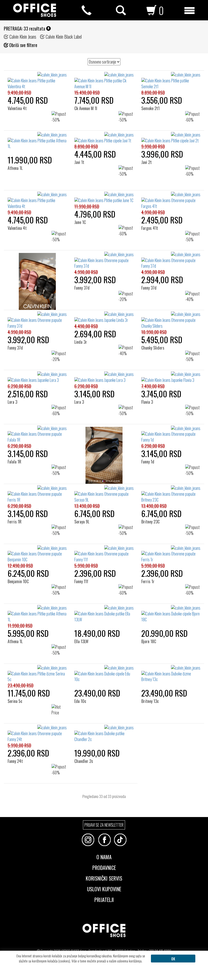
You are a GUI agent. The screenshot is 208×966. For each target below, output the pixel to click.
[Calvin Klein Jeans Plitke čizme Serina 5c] (37, 674)
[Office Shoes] (34, 10)
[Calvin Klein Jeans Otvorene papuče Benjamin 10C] (37, 554)
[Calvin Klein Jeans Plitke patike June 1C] (103, 197)
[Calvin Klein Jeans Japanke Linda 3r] (103, 317)
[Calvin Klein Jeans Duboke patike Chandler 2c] (103, 733)
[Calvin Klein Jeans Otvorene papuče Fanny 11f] (103, 554)
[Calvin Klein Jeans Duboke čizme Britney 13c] (170, 674)
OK (173, 958)
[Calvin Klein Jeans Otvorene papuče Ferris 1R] (37, 494)
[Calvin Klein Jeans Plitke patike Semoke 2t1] (170, 80)
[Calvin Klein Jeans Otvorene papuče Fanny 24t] (37, 733)
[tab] (104, 865)
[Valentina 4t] (19, 80)
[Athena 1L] (17, 140)
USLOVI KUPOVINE (104, 888)
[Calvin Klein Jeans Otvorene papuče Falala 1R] (37, 434)
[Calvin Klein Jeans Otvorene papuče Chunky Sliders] (170, 320)
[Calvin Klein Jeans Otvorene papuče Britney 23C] (170, 494)
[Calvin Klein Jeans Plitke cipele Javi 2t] (170, 138)
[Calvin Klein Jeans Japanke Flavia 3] (170, 377)
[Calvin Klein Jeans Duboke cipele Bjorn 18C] (170, 614)
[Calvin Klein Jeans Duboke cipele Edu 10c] (103, 674)
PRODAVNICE (104, 867)
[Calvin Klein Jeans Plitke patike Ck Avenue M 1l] (103, 80)
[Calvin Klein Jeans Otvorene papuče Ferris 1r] (170, 554)
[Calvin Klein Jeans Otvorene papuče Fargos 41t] (170, 200)
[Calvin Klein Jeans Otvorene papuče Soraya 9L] (103, 494)
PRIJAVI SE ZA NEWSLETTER (104, 825)
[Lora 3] (14, 380)
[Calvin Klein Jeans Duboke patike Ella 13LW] (103, 614)
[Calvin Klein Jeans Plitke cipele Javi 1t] (103, 138)
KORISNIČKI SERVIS (104, 877)
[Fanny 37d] (84, 260)
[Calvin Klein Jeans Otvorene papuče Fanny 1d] (170, 434)
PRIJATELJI (104, 899)
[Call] (86, 10)
